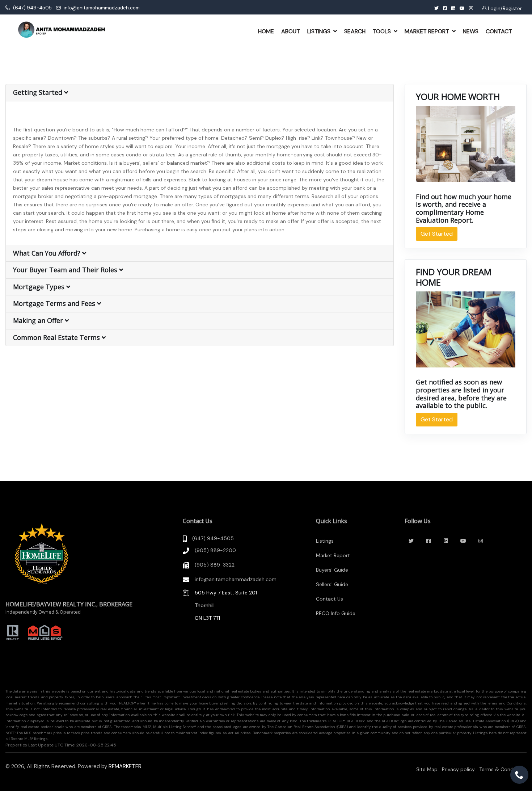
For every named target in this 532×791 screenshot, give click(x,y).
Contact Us (329, 599)
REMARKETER (125, 766)
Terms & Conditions (503, 769)
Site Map (427, 769)
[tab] (199, 92)
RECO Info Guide (335, 613)
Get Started (437, 233)
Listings (325, 541)
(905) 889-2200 (215, 550)
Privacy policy (458, 769)
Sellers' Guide (332, 584)
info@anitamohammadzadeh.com (101, 8)
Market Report (333, 555)
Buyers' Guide (332, 570)
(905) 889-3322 (215, 564)
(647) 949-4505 (32, 8)
